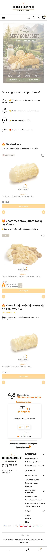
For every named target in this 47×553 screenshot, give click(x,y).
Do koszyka (23, 206)
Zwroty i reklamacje (32, 506)
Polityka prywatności (33, 462)
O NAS (27, 515)
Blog (27, 522)
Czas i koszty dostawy (33, 500)
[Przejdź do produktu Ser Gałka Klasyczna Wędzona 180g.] (23, 343)
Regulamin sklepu (31, 459)
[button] (16, 402)
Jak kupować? (30, 471)
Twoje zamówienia (32, 480)
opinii (29, 397)
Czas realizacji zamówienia (35, 503)
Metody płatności (31, 496)
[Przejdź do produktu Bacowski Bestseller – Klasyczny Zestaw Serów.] (23, 253)
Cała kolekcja (7, 312)
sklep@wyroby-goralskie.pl (9, 471)
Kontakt (28, 519)
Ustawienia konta (31, 483)
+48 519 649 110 (11, 465)
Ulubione (28, 486)
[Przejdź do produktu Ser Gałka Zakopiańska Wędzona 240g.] (23, 173)
